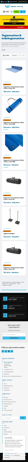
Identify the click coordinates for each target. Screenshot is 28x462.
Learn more (7, 457)
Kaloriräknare (6, 427)
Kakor (5, 408)
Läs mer (14, 23)
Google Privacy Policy (9, 450)
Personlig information (8, 410)
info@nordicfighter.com (9, 371)
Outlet (5, 425)
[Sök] (11, 11)
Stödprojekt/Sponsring (8, 385)
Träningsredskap (8, 31)
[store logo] (14, 7)
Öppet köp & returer (8, 399)
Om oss (5, 383)
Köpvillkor (6, 397)
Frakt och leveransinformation (10, 401)
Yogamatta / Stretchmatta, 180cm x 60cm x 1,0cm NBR (13, 160)
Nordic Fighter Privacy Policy (11, 453)
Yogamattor (7, 81)
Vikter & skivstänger (8, 431)
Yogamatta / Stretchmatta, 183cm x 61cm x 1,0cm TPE (13, 198)
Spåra (22, 417)
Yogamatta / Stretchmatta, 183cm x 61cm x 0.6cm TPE (13, 87)
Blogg (5, 429)
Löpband (6, 434)
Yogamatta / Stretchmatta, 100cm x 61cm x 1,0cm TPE (13, 268)
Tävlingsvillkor (7, 390)
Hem (2, 31)
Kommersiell (7, 84)
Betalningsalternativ (8, 403)
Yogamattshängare (9, 233)
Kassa (17, 11)
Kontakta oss (6, 388)
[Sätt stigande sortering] (20, 55)
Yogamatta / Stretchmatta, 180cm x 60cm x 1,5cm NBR (13, 123)
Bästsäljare (14, 55)
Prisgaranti (6, 406)
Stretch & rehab (17, 31)
